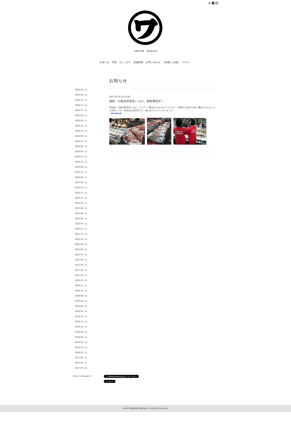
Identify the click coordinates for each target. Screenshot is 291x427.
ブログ (185, 62)
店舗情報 (138, 62)
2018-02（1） (82, 352)
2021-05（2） (82, 265)
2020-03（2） (82, 306)
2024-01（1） (82, 157)
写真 (114, 62)
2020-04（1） (82, 301)
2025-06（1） (82, 115)
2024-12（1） (82, 126)
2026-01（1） (82, 100)
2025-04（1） (82, 120)
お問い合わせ (153, 62)
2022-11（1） (82, 198)
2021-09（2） (82, 244)
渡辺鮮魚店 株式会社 (138, 408)
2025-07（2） (82, 110)
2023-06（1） (82, 177)
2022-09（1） (82, 208)
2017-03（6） (82, 368)
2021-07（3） (82, 254)
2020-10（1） (82, 291)
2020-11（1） (82, 285)
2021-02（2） (82, 280)
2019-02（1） (82, 342)
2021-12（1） (82, 234)
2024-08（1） (82, 136)
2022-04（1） (82, 224)
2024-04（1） (82, 151)
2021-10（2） (82, 239)
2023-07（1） (82, 172)
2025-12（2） (82, 105)
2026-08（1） (82, 90)
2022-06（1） (82, 213)
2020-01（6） (82, 311)
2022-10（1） (82, 203)
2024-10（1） (82, 131)
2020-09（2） (82, 296)
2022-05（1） (82, 218)
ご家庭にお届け (171, 62)
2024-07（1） (82, 141)
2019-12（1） (82, 316)
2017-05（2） (82, 358)
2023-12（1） (82, 162)
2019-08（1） (82, 332)
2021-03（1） (82, 275)
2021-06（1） (82, 260)
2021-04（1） (82, 270)
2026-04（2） (82, 95)
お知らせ (104, 62)
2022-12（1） (82, 193)
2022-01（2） (82, 229)
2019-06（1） (82, 337)
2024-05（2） (82, 146)
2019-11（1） (82, 321)
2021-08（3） (82, 249)
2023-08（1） (82, 167)
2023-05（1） (82, 182)
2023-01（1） (82, 187)
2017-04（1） (82, 363)
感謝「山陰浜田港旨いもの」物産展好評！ (136, 101)
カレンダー (125, 62)
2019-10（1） (82, 327)
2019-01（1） (82, 347)
